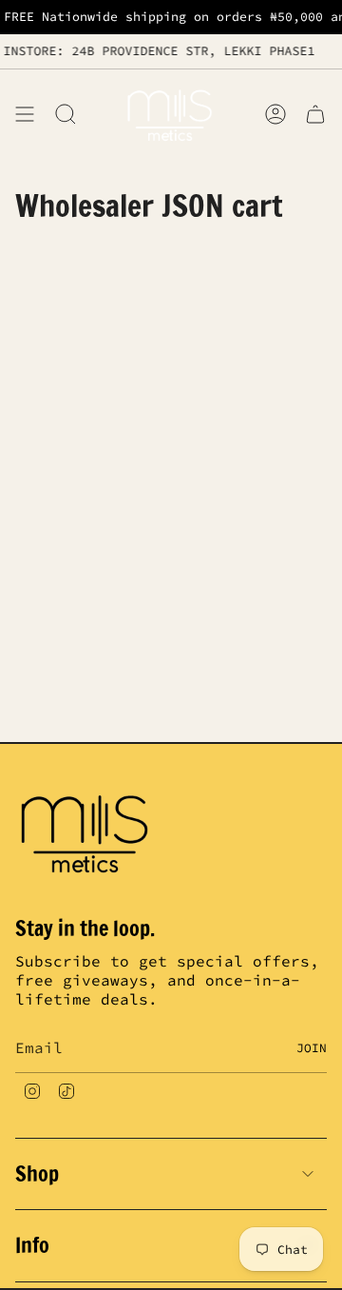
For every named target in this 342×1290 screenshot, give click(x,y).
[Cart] (315, 113)
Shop (37, 1173)
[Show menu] (25, 113)
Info (32, 1245)
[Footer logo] (86, 831)
